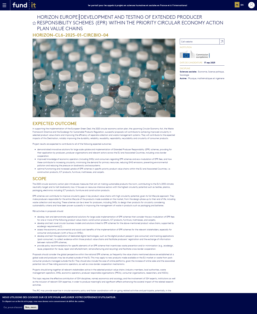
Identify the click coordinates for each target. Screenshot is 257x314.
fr (237, 4)
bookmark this (34, 23)
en (242, 4)
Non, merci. (31, 307)
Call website (186, 41)
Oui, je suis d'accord (13, 307)
